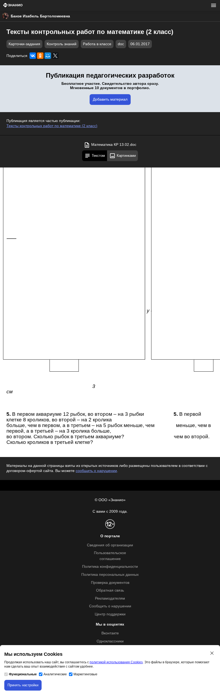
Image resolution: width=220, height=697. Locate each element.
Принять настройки (23, 685)
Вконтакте (110, 633)
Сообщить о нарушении (110, 606)
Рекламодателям (110, 598)
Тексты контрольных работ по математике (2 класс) (51, 126)
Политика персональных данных (110, 575)
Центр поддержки (110, 614)
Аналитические (55, 674)
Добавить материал (110, 99)
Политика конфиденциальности (110, 567)
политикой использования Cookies (116, 662)
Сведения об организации (110, 545)
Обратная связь (110, 590)
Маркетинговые (85, 674)
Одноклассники (110, 641)
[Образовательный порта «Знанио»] (13, 5)
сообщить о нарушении (96, 471)
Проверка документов (110, 583)
